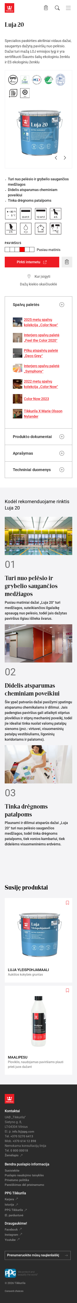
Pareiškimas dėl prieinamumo (25, 1185)
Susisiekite (12, 1170)
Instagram (11, 1234)
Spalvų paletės (26, 304)
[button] (46, 7)
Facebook (11, 1229)
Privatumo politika (17, 1180)
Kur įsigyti (42, 276)
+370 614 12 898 (24, 1141)
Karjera (9, 1199)
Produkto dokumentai (32, 436)
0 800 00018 (19, 1150)
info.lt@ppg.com (23, 1131)
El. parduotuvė (14, 1215)
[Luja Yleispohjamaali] (40, 940)
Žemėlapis (12, 1155)
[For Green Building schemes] (13, 93)
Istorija (9, 1204)
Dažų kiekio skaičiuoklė (38, 284)
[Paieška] (57, 8)
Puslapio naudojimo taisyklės (24, 1175)
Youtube (10, 1240)
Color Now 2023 (36, 399)
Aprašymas (23, 453)
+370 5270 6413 (21, 1136)
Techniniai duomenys (32, 469)
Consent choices (14, 1291)
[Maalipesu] (40, 1030)
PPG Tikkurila (14, 1210)
